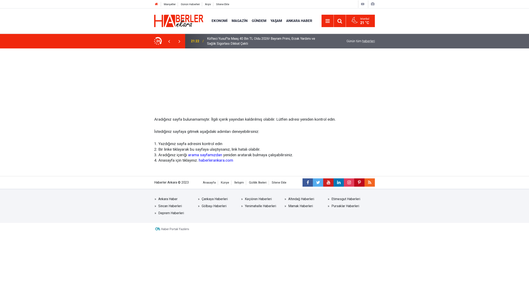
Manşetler (170, 4)
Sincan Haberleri (170, 206)
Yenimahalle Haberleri (260, 206)
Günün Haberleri (190, 4)
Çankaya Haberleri (215, 199)
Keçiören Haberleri (258, 199)
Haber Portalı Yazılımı (175, 229)
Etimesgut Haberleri (345, 199)
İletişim (239, 182)
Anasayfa (209, 182)
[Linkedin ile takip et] (339, 182)
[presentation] (169, 41)
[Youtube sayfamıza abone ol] (328, 182)
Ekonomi (220, 21)
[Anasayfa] (156, 4)
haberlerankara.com (216, 160)
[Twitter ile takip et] (318, 182)
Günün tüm (361, 41)
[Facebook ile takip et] (308, 182)
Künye (225, 182)
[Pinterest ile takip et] (359, 182)
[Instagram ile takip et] (349, 182)
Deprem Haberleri (171, 213)
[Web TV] (362, 4)
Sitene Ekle (222, 4)
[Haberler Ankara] (178, 21)
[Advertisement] (264, 79)
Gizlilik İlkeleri (258, 182)
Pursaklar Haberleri (345, 206)
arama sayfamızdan (205, 155)
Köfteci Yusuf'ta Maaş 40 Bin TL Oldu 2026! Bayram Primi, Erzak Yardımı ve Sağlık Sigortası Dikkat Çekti (261, 41)
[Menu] (327, 21)
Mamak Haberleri (300, 206)
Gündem (259, 21)
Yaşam (276, 21)
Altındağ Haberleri (301, 199)
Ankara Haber (299, 21)
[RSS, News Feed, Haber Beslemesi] (370, 182)
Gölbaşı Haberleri (214, 206)
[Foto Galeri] (372, 4)
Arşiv (208, 4)
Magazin (240, 21)
